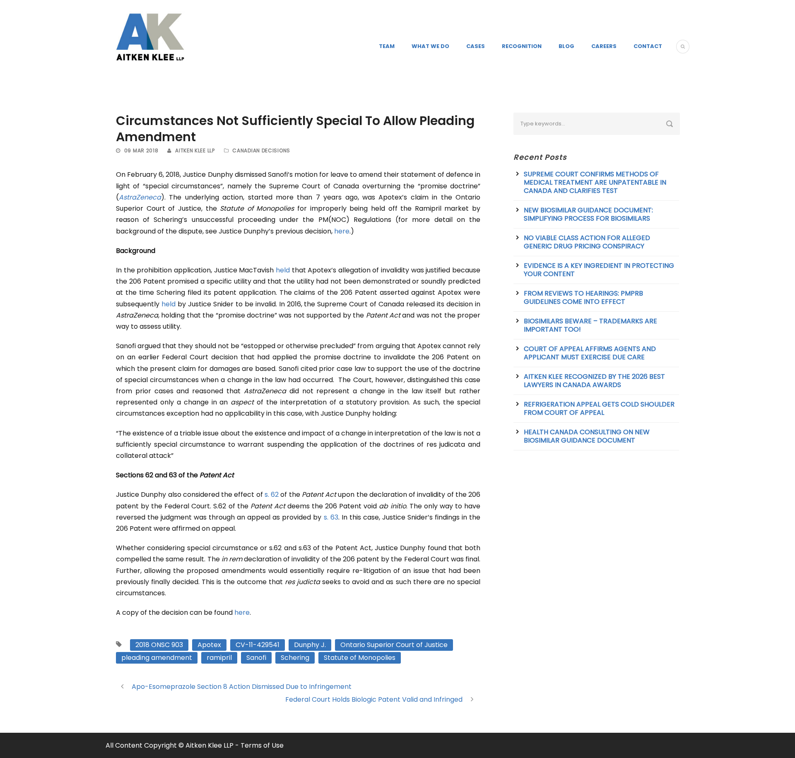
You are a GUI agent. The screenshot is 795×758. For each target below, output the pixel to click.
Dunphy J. (310, 645)
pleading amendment (156, 657)
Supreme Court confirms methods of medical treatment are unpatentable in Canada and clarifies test (595, 182)
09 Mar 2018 (141, 150)
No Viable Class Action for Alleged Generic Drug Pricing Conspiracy (587, 242)
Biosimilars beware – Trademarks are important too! (590, 325)
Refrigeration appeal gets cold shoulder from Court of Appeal (599, 408)
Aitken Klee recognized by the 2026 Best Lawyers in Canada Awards (594, 381)
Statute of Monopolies (359, 657)
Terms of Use (262, 745)
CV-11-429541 (257, 645)
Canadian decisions (261, 150)
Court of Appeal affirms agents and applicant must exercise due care (590, 353)
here (341, 231)
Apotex (209, 645)
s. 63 (331, 517)
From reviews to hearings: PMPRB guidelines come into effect (583, 297)
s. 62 (272, 494)
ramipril (219, 657)
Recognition (522, 46)
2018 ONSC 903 (159, 645)
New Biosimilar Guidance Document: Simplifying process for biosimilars (588, 214)
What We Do (430, 46)
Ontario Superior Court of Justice (394, 645)
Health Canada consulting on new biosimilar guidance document (587, 436)
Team (387, 46)
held (283, 270)
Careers (604, 46)
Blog (566, 46)
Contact (648, 46)
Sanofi (256, 657)
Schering (295, 657)
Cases (475, 46)
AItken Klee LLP (195, 150)
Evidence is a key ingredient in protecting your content (599, 270)
